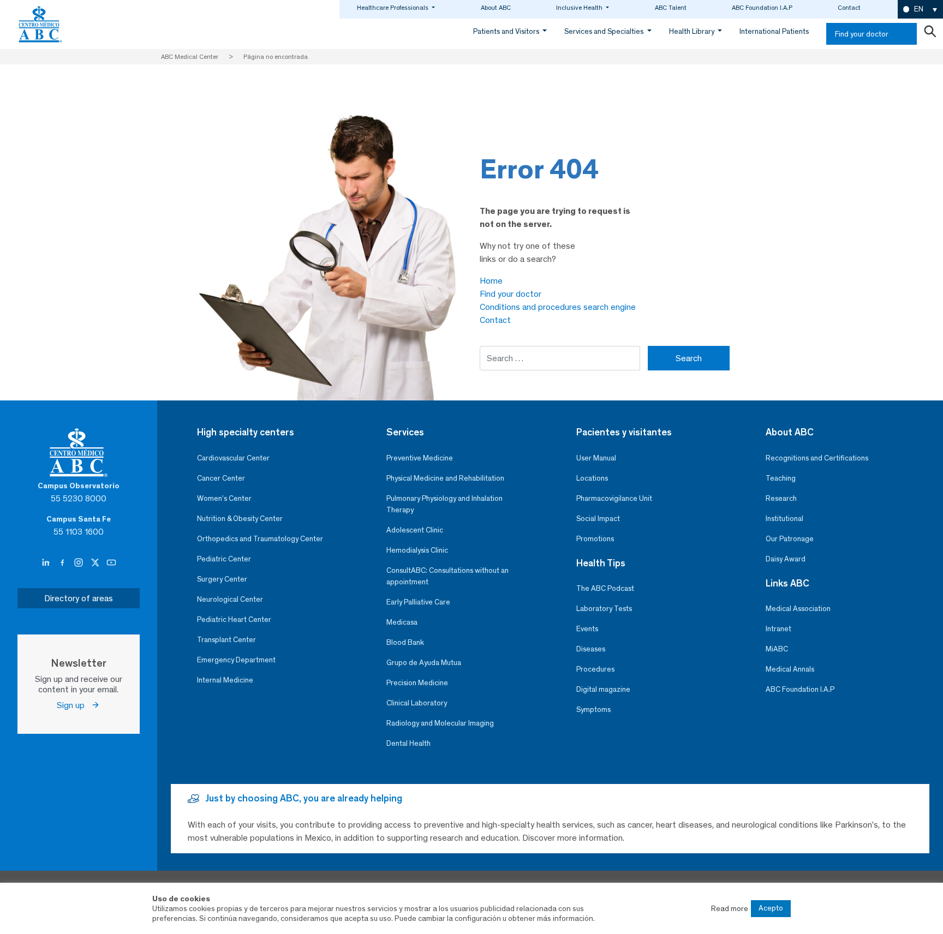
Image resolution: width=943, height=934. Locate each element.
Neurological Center (230, 599)
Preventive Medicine (419, 458)
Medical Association (798, 608)
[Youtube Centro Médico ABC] (111, 563)
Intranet (778, 628)
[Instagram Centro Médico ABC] (80, 563)
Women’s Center (224, 498)
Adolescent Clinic (414, 530)
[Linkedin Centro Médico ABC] (47, 563)
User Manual (596, 458)
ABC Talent (671, 7)
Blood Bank (405, 642)
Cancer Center (221, 478)
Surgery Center (222, 579)
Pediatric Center (224, 559)
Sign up (74, 705)
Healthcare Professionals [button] (393, 7)
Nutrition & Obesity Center (240, 518)
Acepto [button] (771, 908)
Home (491, 281)
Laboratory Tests (604, 608)
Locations (592, 478)
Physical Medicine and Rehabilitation (445, 478)
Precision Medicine (417, 682)
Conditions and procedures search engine (558, 307)
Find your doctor (861, 34)
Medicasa (401, 622)
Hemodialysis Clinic (417, 550)
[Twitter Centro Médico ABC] (96, 563)
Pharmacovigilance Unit (614, 498)
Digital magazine (603, 689)
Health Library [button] (692, 31)
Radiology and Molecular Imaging (440, 723)
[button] (920, 9)
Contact (849, 7)
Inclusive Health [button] (580, 7)
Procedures (595, 669)
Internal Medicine (225, 680)
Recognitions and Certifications (817, 458)
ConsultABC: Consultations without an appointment (447, 576)
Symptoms (593, 709)
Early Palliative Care (418, 602)
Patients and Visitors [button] (507, 31)
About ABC (496, 7)
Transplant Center (226, 639)
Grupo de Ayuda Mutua (423, 662)
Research (781, 498)
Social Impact (598, 518)
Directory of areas (78, 598)
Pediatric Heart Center (234, 619)
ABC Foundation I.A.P (762, 7)
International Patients (774, 31)
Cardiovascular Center (233, 458)
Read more (729, 908)
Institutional (784, 518)
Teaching (781, 478)
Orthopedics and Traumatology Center (260, 538)
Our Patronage (790, 538)
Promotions (595, 538)
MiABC (777, 649)
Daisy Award (785, 559)
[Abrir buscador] (930, 34)
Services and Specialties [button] (604, 31)
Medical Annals (790, 669)
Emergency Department (236, 659)
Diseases (590, 649)
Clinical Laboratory (416, 703)
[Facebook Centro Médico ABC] (63, 563)
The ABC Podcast (605, 588)
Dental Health (408, 743)
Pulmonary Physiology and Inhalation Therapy (444, 504)
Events (587, 628)
